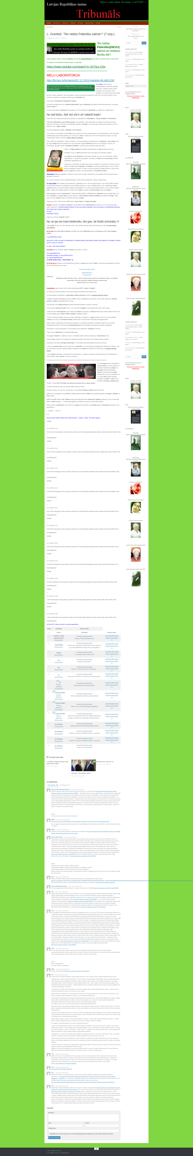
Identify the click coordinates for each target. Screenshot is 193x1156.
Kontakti (98, 23)
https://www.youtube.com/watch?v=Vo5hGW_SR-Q (64, 1091)
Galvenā (49, 23)
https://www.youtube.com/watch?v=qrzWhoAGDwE (76, 941)
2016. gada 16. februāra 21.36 (62, 819)
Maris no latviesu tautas (56, 837)
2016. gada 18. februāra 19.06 (62, 969)
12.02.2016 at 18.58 (87, 713)
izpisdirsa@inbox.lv (87, 272)
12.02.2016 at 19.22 (87, 704)
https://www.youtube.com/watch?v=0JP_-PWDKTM (83, 856)
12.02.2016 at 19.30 (87, 652)
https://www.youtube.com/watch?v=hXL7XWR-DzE (64, 854)
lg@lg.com (59, 686)
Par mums (80, 23)
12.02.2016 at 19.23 (87, 693)
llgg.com (58, 684)
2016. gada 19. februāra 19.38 (62, 1067)
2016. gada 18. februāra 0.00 (62, 948)
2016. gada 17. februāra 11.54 (75, 886)
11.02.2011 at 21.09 (89, 269)
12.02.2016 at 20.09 (87, 636)
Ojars (52, 891)
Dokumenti (65, 23)
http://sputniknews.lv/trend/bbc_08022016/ (65, 1063)
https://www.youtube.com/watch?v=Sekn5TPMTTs (106, 888)
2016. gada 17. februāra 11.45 (62, 876)
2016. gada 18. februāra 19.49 (61, 974)
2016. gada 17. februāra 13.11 (61, 891)
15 (120, 27)
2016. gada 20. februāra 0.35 (62, 1085)
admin (50, 38)
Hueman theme (65, 1152)
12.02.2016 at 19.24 (87, 683)
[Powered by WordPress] (52, 1152)
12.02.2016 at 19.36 (87, 643)
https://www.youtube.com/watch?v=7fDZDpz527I (77, 971)
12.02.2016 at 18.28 (87, 723)
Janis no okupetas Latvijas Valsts (59, 886)
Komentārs (51, 1112)
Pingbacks (65, 785)
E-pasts (87, 1123)
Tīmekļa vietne (52, 1128)
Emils (52, 910)
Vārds (49, 1123)
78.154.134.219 (87, 274)
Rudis (52, 876)
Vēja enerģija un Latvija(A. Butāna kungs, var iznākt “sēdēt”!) (134, 53)
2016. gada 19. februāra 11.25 (61, 1054)
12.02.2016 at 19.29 (87, 659)
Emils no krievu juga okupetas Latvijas (60, 789)
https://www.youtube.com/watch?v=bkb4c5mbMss (80, 901)
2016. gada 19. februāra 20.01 (62, 1072)
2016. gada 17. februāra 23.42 (62, 910)
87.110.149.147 (59, 640)
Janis (52, 1053)
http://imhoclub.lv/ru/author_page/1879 (105, 882)
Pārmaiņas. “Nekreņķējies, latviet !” (81, 773)
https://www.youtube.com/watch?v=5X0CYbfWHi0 (63, 944)
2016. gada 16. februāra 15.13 (77, 789)
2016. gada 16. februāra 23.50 (70, 837)
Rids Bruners (56, 23)
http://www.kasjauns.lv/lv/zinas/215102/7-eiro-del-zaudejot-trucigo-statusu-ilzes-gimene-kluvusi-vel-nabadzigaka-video (80, 821)
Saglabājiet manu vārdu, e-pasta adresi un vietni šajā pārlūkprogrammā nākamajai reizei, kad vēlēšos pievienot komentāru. (81, 1133)
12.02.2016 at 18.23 (87, 745)
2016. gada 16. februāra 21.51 (63, 829)
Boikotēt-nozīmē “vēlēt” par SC (104, 761)
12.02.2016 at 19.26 (87, 667)
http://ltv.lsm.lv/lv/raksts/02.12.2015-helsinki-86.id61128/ (80, 80)
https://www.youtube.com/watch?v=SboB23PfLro (85, 899)
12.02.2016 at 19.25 (87, 674)
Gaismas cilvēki (89, 23)
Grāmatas (73, 23)
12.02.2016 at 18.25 (87, 731)
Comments (53, 785)
